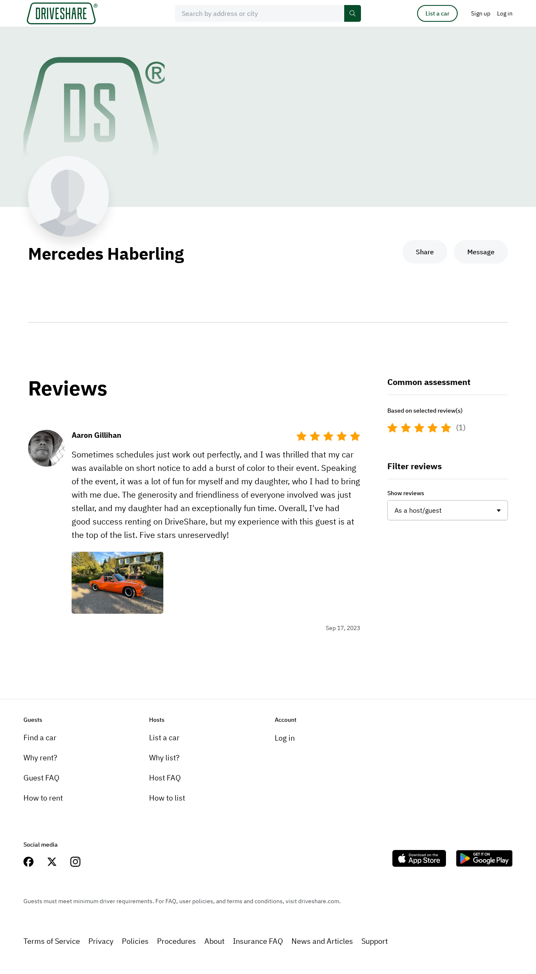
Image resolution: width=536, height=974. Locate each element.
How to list (167, 798)
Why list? (164, 757)
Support (374, 941)
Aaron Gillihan (96, 435)
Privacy (100, 941)
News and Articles (322, 941)
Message (481, 252)
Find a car (40, 737)
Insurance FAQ (258, 941)
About (214, 941)
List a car (437, 13)
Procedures (176, 941)
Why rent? (40, 757)
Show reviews (405, 493)
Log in (285, 738)
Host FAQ (165, 778)
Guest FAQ (41, 778)
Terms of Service (51, 941)
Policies (135, 941)
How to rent (43, 798)
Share (425, 252)
